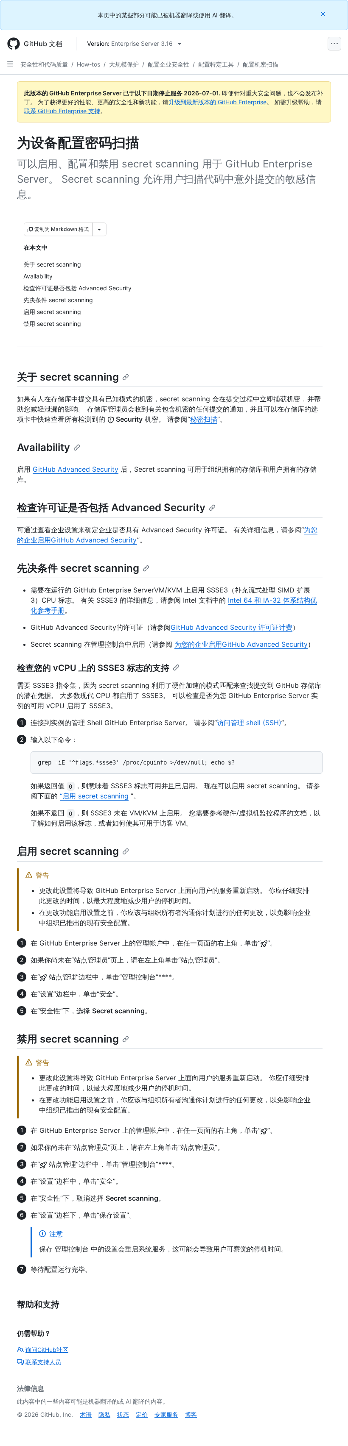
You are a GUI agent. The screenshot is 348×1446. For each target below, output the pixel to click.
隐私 (104, 1414)
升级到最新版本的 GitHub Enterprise (217, 102)
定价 (142, 1414)
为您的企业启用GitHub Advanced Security (241, 644)
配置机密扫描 (260, 64)
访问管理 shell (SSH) (249, 722)
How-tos (88, 64)
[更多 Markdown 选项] (99, 229)
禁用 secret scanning (68, 1039)
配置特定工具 (216, 64)
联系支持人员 (43, 1361)
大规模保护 (124, 64)
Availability (43, 447)
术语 (86, 1414)
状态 (123, 1414)
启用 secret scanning (68, 851)
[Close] (324, 14)
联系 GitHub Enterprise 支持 (62, 110)
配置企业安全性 (168, 64)
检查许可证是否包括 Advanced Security (111, 507)
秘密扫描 (203, 419)
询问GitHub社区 (46, 1349)
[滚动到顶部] (329, 1427)
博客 (191, 1414)
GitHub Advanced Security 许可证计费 (231, 627)
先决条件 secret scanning (78, 568)
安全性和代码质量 (44, 64)
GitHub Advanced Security (75, 469)
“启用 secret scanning (94, 796)
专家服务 (166, 1414)
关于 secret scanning (68, 377)
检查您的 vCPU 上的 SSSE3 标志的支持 (93, 668)
